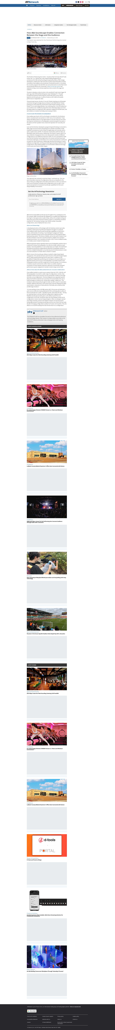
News (28, 37)
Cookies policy (76, 1016)
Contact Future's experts (47, 1016)
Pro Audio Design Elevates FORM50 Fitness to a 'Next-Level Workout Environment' (78, 157)
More (52, 5)
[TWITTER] (34, 313)
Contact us (75, 1019)
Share (30, 73)
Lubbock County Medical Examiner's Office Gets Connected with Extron (77, 151)
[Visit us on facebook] (76, 2)
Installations (46, 5)
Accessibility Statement (32, 1019)
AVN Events (47, 25)
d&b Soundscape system (54, 86)
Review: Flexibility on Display (78, 169)
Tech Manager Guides (71, 25)
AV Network (43, 37)
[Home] (27, 5)
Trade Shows (83, 25)
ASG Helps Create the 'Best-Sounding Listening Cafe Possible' (78, 164)
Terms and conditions (32, 1016)
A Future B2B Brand (46, 1022)
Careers (29, 1022)
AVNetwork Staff (35, 37)
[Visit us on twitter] (78, 2)
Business (39, 5)
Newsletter (64, 73)
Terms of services (45, 202)
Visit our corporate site (75, 1006)
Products (32, 5)
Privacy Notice (34, 204)
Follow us (57, 73)
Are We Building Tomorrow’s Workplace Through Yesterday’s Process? (79, 174)
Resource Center (37, 25)
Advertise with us (46, 1019)
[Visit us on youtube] (82, 2)
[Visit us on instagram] (80, 2)
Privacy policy (60, 1016)
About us (59, 1019)
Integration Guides (58, 25)
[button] (87, 2)
